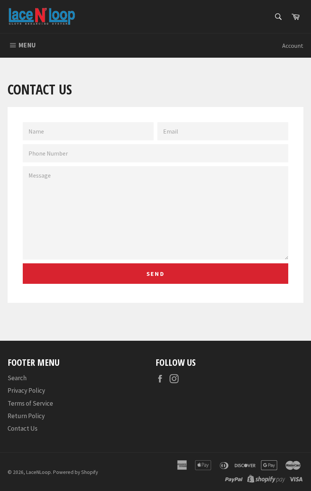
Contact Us (23, 428)
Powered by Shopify (75, 472)
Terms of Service (30, 403)
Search (17, 378)
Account (292, 45)
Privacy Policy (26, 390)
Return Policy (26, 416)
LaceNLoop (38, 472)
